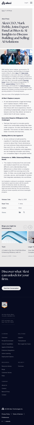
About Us (4, 385)
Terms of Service (18, 414)
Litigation (20, 337)
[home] (5, 3)
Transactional (22, 340)
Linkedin (7, 421)
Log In (26, 2)
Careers (4, 388)
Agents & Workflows (7, 347)
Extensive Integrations (8, 350)
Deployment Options (8, 356)
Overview (4, 337)
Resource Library (7, 366)
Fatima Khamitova (25, 85)
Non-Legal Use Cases (24, 344)
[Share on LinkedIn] (20, 212)
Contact (4, 395)
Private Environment (7, 340)
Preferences (5, 417)
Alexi (17, 73)
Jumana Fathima (10, 84)
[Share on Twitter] (24, 212)
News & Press (6, 391)
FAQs (3, 375)
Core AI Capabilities (7, 344)
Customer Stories (7, 372)
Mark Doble (25, 73)
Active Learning (6, 353)
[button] (30, 3)
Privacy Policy (6, 414)
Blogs (3, 369)
